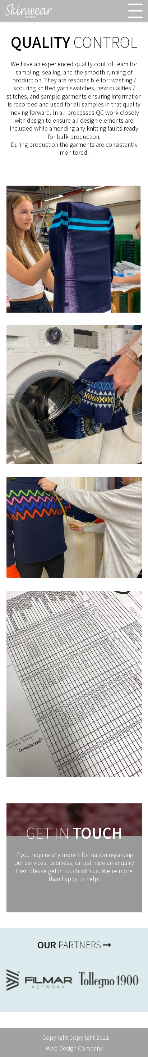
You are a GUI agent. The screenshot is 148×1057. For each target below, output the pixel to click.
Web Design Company (74, 1048)
